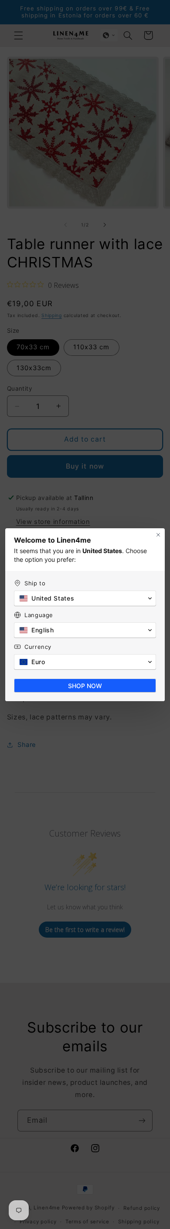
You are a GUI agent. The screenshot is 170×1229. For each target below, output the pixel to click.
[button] (85, 598)
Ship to (34, 583)
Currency (37, 646)
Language (38, 614)
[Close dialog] (158, 535)
